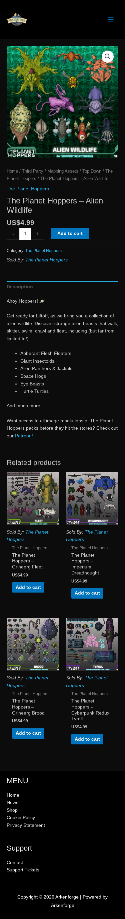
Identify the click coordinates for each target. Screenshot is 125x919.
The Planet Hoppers (28, 188)
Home (12, 171)
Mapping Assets (62, 171)
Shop (12, 810)
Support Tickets (23, 869)
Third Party (32, 171)
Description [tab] (20, 286)
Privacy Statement (26, 825)
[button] (108, 57)
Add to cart (70, 233)
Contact (15, 862)
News (12, 802)
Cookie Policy (21, 817)
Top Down (91, 171)
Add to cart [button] (28, 587)
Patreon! (24, 435)
